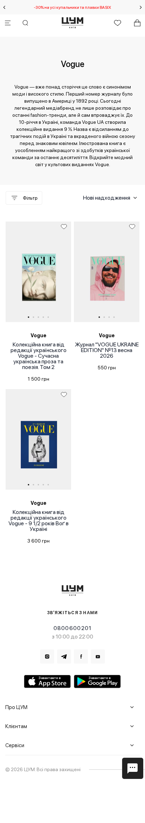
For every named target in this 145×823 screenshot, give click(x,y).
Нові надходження (106, 197)
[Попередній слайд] (4, 7)
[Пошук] (25, 23)
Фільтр (30, 198)
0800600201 (72, 628)
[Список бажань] (117, 23)
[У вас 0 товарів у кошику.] (137, 23)
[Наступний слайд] (141, 7)
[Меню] (8, 23)
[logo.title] (72, 590)
